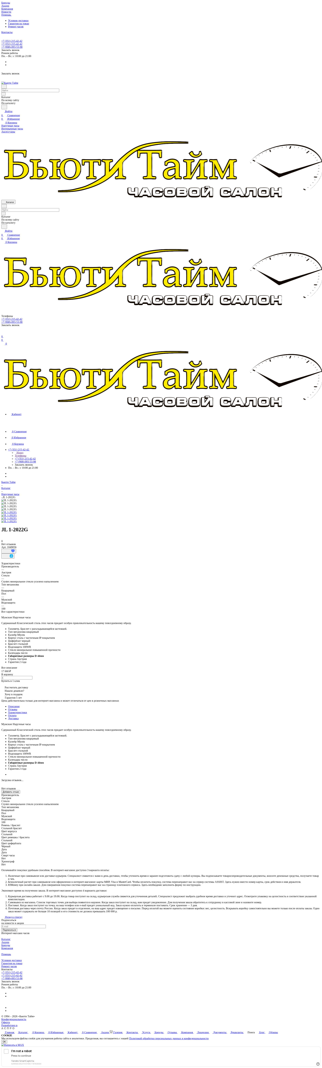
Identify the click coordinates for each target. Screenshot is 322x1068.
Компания (7, 948)
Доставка (13, 718)
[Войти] (2, 332)
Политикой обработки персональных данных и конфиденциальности (169, 1038)
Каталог (6, 939)
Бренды (5, 945)
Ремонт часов (15, 26)
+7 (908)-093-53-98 (11, 47)
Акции (5, 942)
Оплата (12, 715)
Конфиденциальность (13, 1019)
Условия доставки (18, 20)
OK (4, 1042)
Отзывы (12, 709)
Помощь (6, 954)
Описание (14, 706)
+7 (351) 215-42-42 (11, 41)
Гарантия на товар (18, 23)
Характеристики (17, 712)
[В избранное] (8, 551)
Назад (19, 452)
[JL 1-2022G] (9, 512)
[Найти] (4, 107)
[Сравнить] (7, 556)
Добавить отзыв (11, 792)
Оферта (5, 1022)
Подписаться (9, 930)
